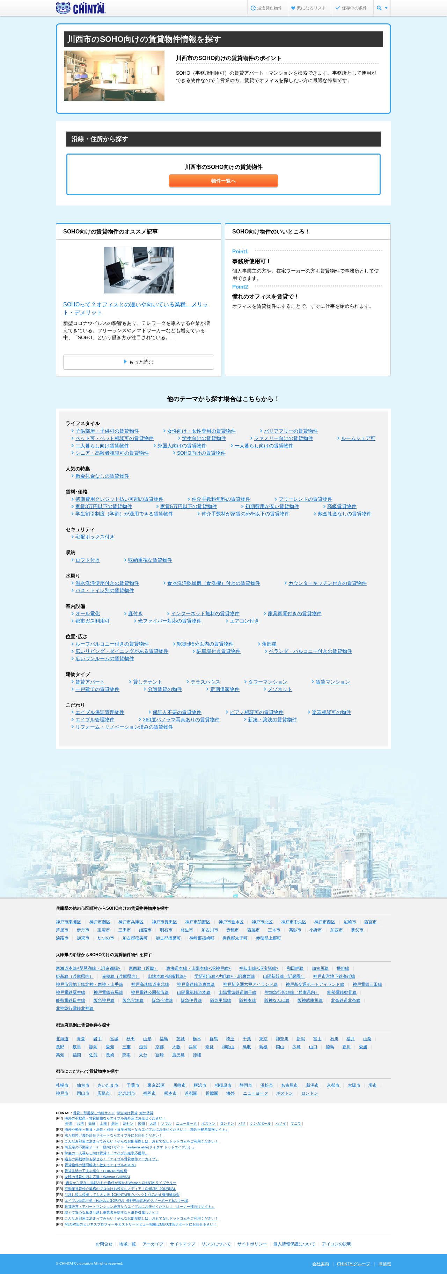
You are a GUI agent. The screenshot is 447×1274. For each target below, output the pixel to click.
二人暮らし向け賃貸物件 (102, 445)
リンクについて (216, 1244)
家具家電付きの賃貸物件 (295, 613)
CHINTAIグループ (353, 1264)
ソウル (166, 1123)
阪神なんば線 (277, 1000)
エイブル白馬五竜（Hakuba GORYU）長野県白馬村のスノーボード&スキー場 (126, 1200)
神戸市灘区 (99, 922)
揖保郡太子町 (235, 938)
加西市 (336, 930)
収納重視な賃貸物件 (150, 560)
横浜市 (200, 1085)
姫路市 (145, 930)
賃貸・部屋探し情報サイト (94, 1113)
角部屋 (269, 644)
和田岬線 (295, 968)
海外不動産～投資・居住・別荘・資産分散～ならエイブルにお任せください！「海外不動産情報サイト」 (147, 1129)
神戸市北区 (262, 922)
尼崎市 (350, 922)
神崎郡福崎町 (201, 938)
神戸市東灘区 (68, 922)
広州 (141, 1123)
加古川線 (320, 968)
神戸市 (62, 1093)
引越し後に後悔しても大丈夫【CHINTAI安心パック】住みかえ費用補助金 (122, 1195)
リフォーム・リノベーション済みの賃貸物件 (124, 727)
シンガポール (260, 1123)
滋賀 (143, 1047)
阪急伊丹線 (191, 1000)
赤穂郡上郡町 (268, 938)
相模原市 (223, 1085)
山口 (313, 1047)
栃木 (197, 1039)
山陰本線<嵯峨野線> (167, 976)
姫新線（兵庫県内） (75, 976)
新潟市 (312, 1085)
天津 (152, 1123)
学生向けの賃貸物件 (204, 438)
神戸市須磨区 (197, 922)
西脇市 (253, 930)
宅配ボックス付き (95, 536)
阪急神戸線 (104, 1000)
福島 (164, 1039)
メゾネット (280, 689)
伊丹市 (83, 930)
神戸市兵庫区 (131, 922)
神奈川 (282, 1039)
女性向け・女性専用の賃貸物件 (201, 431)
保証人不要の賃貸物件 (177, 712)
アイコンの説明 (336, 1244)
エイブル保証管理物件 (99, 712)
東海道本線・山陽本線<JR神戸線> (198, 968)
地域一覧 (127, 1244)
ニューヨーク (255, 1093)
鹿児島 (178, 1055)
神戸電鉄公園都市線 (150, 992)
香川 (346, 1047)
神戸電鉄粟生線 (70, 992)
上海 (103, 1123)
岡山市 (83, 1093)
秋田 (130, 1039)
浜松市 (267, 1085)
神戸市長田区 (164, 922)
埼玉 (230, 1039)
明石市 (166, 930)
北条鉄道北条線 (345, 1000)
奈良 (209, 1047)
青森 (81, 1039)
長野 (60, 1047)
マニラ (296, 1123)
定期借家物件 (225, 689)
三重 (126, 1047)
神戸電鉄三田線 (367, 984)
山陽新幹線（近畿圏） (284, 976)
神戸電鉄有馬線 (108, 992)
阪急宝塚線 (133, 1000)
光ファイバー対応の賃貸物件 (169, 621)
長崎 (110, 1055)
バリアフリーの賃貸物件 (291, 431)
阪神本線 (247, 1000)
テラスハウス (205, 682)
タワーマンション (267, 682)
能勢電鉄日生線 (70, 1000)
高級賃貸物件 (342, 506)
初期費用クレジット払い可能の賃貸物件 (119, 499)
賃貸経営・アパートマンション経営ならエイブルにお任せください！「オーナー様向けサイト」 (140, 1206)
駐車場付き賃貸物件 (219, 651)
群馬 (214, 1039)
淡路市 (62, 938)
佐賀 (93, 1055)
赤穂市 (232, 930)
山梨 (367, 1039)
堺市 (372, 1085)
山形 (147, 1039)
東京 (263, 1039)
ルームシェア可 (358, 438)
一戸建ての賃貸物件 (97, 689)
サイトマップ (182, 1244)
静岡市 (246, 1085)
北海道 (62, 1039)
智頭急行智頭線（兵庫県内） (292, 992)
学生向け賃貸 (127, 1113)
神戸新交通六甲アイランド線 (250, 984)
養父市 (357, 930)
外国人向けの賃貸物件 (181, 445)
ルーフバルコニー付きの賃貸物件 (112, 644)
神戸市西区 (324, 922)
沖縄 (197, 1055)
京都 (159, 1047)
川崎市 (179, 1085)
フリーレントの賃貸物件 (305, 499)
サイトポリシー (252, 1244)
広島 (296, 1047)
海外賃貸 (146, 1113)
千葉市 (133, 1085)
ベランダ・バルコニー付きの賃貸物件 (310, 651)
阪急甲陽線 (220, 1000)
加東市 (83, 938)
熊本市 (170, 1093)
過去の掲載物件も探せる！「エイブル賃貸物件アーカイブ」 (112, 1159)
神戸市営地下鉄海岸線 (334, 976)
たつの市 (105, 938)
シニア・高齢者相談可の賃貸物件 (112, 453)
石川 (334, 1039)
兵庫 (193, 1047)
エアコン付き (244, 621)
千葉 (247, 1039)
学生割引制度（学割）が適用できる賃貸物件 (124, 513)
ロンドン (309, 1093)
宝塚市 (103, 930)
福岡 (77, 1055)
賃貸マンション (333, 682)
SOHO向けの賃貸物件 (201, 453)
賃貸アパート (90, 682)
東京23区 (156, 1085)
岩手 (97, 1039)
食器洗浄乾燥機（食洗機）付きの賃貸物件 (213, 583)
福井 (350, 1039)
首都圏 (191, 1093)
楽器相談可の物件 (331, 712)
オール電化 (87, 613)
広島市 (103, 1093)
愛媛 (363, 1047)
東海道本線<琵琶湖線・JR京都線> (88, 968)
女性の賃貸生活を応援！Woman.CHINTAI (97, 1177)
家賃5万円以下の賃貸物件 (188, 506)
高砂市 (295, 930)
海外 (230, 1093)
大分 (143, 1055)
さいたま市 (107, 1085)
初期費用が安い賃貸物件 (272, 506)
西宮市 (370, 922)
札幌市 (62, 1085)
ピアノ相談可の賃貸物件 (257, 712)
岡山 (280, 1047)
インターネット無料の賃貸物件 (205, 613)
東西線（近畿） (143, 968)
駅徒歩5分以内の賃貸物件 (205, 644)
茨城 (180, 1039)
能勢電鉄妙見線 (342, 992)
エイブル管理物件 (95, 719)
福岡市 (149, 1093)
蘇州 (114, 1123)
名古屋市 (289, 1085)
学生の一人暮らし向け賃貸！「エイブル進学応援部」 (106, 1153)
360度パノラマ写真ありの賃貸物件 (181, 719)
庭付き (135, 613)
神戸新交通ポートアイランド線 (315, 984)
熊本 (126, 1055)
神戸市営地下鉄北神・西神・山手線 (89, 984)
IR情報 (385, 1264)
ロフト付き (87, 560)
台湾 (80, 1123)
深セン (128, 1123)
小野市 (315, 930)
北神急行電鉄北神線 (75, 1008)
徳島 (330, 1047)
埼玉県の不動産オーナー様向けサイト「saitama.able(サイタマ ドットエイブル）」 (130, 1147)
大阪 (176, 1047)
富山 (317, 1039)
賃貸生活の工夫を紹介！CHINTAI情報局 (96, 1171)
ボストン (284, 1093)
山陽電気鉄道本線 (194, 992)
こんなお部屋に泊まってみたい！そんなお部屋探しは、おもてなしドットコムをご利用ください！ (141, 1141)
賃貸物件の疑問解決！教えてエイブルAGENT (100, 1165)
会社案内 (320, 1264)
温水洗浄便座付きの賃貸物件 (107, 583)
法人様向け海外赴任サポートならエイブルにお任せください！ (113, 1135)
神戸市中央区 (293, 922)
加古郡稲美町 (135, 938)
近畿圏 (212, 1093)
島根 (263, 1047)
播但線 (343, 968)
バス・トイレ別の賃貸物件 (104, 590)
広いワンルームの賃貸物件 (104, 658)
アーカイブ (152, 1244)
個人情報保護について (294, 1244)
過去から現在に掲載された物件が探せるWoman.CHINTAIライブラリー (120, 1183)
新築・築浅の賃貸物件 (272, 719)
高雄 (91, 1123)
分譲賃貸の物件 (165, 689)
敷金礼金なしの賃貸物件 (102, 476)
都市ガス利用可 (92, 621)
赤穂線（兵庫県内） (121, 976)
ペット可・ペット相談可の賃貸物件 (114, 438)
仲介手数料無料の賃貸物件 (221, 499)
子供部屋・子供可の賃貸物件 (107, 431)
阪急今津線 (162, 1000)
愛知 (110, 1047)
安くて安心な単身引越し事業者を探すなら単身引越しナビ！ (112, 1212)
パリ (242, 1123)
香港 (68, 1123)
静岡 (93, 1047)
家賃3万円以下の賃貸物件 (103, 506)
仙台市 (83, 1085)
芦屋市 (62, 930)
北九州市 (126, 1093)
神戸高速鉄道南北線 (150, 984)
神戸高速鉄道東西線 (196, 984)
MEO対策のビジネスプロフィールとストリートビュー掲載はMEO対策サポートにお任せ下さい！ (141, 1224)
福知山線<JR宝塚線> (259, 968)
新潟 (300, 1039)
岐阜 (77, 1047)
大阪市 (354, 1085)
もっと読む (141, 362)
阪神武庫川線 (310, 1000)
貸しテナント (147, 682)
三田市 (124, 930)
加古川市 (209, 930)
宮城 (114, 1039)
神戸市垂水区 (231, 922)
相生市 (187, 930)
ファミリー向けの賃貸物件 (283, 438)
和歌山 (228, 1047)
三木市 (274, 930)
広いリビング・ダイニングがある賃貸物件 (121, 651)
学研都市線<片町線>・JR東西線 (225, 976)
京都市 (333, 1085)
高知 (60, 1055)
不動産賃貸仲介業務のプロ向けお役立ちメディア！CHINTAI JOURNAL (120, 1189)
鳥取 (247, 1047)
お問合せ (104, 1244)
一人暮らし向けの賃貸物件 (264, 445)
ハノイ (281, 1123)
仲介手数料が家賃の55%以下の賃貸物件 (245, 513)
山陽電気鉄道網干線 (237, 992)
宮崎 (159, 1055)
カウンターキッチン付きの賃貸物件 (327, 583)
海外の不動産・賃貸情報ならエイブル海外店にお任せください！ (115, 1118)
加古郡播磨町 (168, 938)
